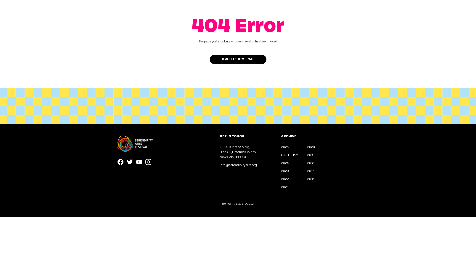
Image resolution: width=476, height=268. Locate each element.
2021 (284, 186)
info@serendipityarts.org (238, 164)
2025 (285, 146)
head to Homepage (238, 59)
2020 (311, 146)
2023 (285, 170)
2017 (310, 170)
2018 (310, 162)
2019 (310, 154)
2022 (285, 178)
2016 (310, 178)
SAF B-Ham (289, 154)
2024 (285, 162)
